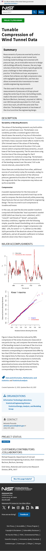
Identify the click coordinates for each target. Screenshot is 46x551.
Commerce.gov (10, 544)
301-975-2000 (6, 500)
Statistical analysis (20, 380)
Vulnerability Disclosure (31, 530)
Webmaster (5, 503)
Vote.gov (38, 544)
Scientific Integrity (11, 539)
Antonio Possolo (9, 423)
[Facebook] (8, 507)
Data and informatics (14, 378)
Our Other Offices (24, 503)
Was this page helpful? (23, 479)
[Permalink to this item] (18, 49)
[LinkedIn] (13, 507)
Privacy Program (32, 526)
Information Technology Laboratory (17, 400)
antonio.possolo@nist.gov (13, 426)
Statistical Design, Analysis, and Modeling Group (25, 407)
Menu (41, 12)
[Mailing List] (37, 507)
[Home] (8, 8)
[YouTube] (23, 507)
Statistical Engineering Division (18, 403)
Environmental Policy (32, 535)
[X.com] (4, 507)
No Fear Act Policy (12, 535)
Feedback (24, 514)
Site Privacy (11, 526)
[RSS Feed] (32, 507)
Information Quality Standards (29, 539)
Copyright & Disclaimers (13, 530)
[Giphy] (27, 507)
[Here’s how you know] (23, 2)
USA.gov (30, 544)
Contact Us (14, 503)
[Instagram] (18, 507)
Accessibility (21, 526)
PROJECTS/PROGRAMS (13, 20)
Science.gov (21, 544)
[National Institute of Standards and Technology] (17, 489)
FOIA (21, 535)
